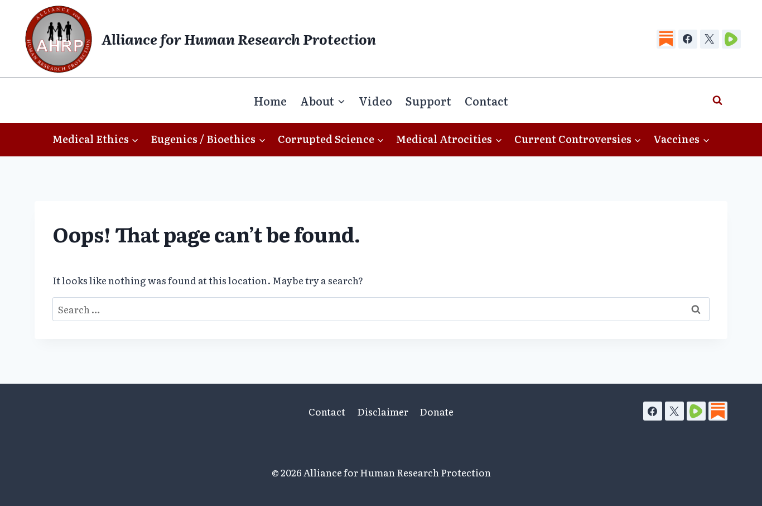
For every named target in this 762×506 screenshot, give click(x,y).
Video (375, 100)
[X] (709, 39)
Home (270, 100)
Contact (486, 100)
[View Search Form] (717, 100)
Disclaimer (382, 411)
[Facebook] (687, 39)
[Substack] (666, 39)
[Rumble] (731, 39)
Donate (436, 411)
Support (428, 100)
